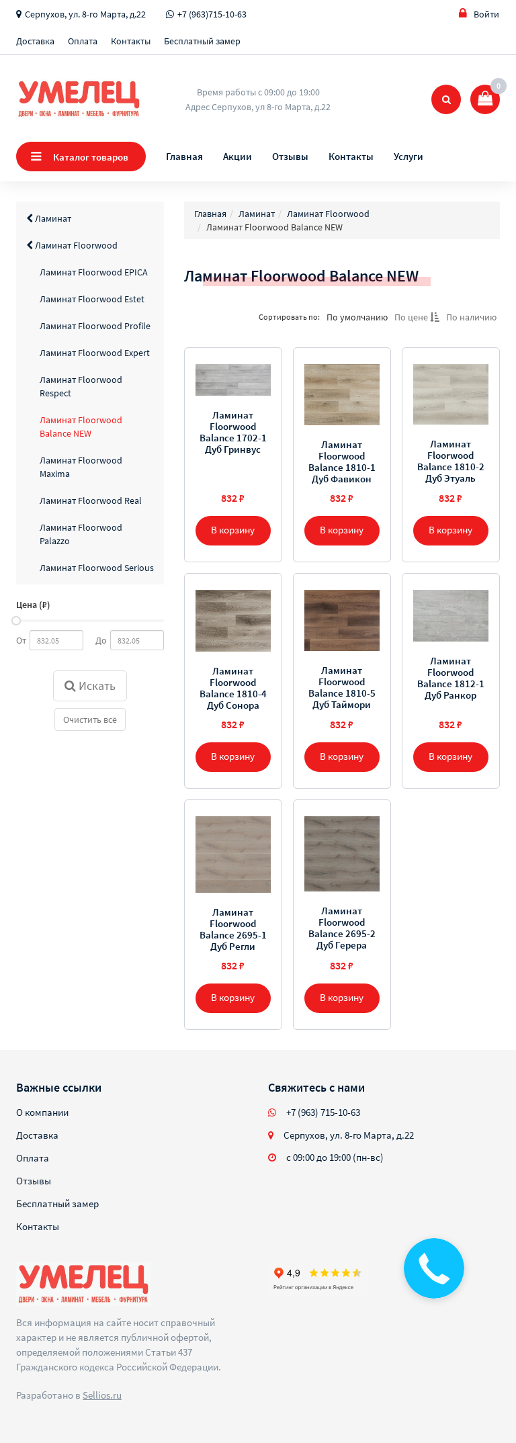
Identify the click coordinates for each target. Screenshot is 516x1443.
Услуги (408, 156)
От (21, 640)
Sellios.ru (102, 1395)
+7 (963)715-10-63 (212, 14)
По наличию (471, 317)
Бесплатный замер (202, 41)
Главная (184, 156)
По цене (412, 317)
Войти (486, 14)
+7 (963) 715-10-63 (323, 1112)
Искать (96, 685)
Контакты (130, 41)
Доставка (35, 41)
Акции (237, 156)
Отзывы (290, 156)
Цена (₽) (33, 605)
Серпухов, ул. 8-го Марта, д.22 (85, 14)
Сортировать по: (289, 317)
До (101, 640)
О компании (42, 1112)
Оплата (82, 41)
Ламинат (52, 218)
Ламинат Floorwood (75, 245)
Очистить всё (90, 719)
